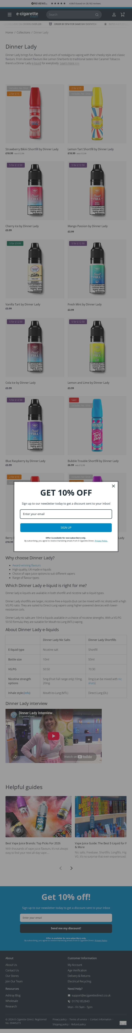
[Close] (113, 486)
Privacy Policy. (101, 540)
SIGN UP (66, 527)
